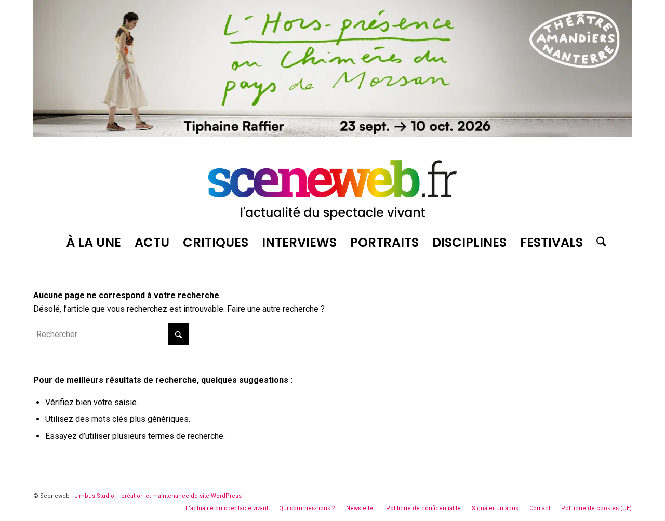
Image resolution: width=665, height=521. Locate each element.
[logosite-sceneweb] (332, 185)
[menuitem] (93, 243)
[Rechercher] (598, 243)
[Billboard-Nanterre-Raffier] (332, 134)
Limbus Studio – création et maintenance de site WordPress (158, 495)
